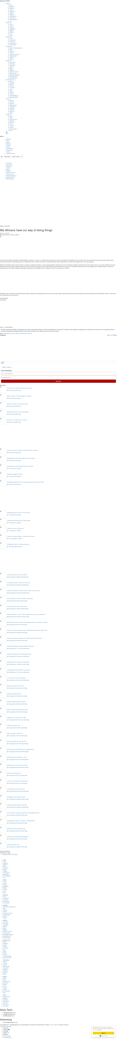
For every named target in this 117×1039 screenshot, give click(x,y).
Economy (12, 41)
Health (11, 13)
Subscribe (58, 381)
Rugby (11, 30)
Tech (7, 99)
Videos (8, 114)
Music (11, 81)
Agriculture (12, 18)
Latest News (7, 156)
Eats (11, 49)
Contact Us (6, 1004)
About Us (5, 1003)
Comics (11, 57)
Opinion (8, 60)
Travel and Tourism (14, 54)
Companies (12, 40)
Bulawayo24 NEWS (5, 1)
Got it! (103, 1033)
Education (12, 11)
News (7, 3)
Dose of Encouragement (16, 48)
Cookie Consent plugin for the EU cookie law (103, 1036)
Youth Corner (13, 73)
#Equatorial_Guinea (10, 333)
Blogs (11, 68)
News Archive (6, 996)
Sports (8, 22)
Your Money (13, 45)
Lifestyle (8, 46)
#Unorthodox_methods (26, 333)
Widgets (5, 998)
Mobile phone (13, 105)
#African (18, 333)
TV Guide (12, 87)
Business (8, 37)
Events (11, 94)
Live (11, 21)
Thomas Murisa (5, 233)
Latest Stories (10, 153)
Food (11, 124)
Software (12, 108)
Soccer (11, 26)
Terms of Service (54, 1025)
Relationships (13, 56)
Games (11, 86)
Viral (11, 130)
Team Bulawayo (14, 95)
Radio (11, 91)
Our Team (5, 1006)
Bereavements (13, 76)
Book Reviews (13, 78)
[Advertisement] (58, 192)
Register (115, 335)
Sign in (109, 335)
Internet (11, 103)
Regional (12, 6)
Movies (11, 84)
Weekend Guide (14, 97)
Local (11, 5)
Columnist (12, 62)
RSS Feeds (6, 1001)
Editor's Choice (16, 156)
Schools (12, 32)
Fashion (12, 51)
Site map (5, 999)
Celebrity (12, 83)
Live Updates (7, 367)
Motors (11, 100)
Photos (11, 59)
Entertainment (10, 79)
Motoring (12, 121)
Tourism (12, 126)
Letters (11, 67)
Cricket (11, 27)
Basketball (12, 29)
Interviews (12, 64)
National (12, 8)
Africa (11, 10)
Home (9, 139)
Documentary (13, 129)
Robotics (12, 110)
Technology (9, 150)
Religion (12, 14)
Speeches (12, 65)
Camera (12, 102)
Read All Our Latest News (10, 854)
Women (11, 122)
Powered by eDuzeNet (5, 1026)
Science (12, 111)
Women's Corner (14, 72)
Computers (12, 106)
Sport (11, 118)
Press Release (13, 19)
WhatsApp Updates (14, 75)
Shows (11, 92)
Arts (11, 89)
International (13, 16)
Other (11, 35)
